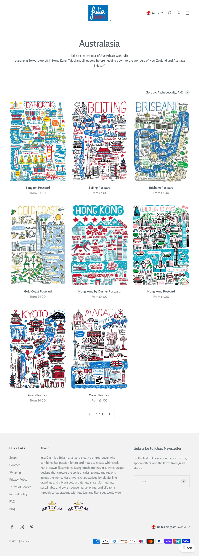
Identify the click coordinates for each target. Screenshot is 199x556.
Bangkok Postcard (38, 187)
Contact (14, 465)
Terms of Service (20, 487)
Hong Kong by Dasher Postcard (99, 291)
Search (13, 457)
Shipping (15, 472)
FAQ (12, 501)
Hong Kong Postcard (161, 291)
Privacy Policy (18, 479)
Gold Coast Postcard (38, 291)
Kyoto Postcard (37, 395)
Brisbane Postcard (161, 187)
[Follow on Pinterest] (31, 527)
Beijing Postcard (99, 187)
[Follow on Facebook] (12, 527)
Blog (12, 509)
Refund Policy (18, 494)
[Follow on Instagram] (21, 527)
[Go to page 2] (109, 414)
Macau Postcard (99, 395)
